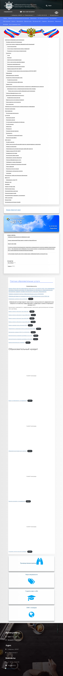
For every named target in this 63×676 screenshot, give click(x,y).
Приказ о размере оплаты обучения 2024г (18, 325)
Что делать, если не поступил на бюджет (18, 551)
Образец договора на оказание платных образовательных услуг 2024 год (29, 296)
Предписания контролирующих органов (16, 66)
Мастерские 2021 (37, 21)
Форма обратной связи (13, 210)
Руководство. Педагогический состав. (14, 77)
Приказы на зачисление (11, 146)
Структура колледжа (11, 46)
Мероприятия (20, 21)
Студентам (44, 21)
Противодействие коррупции (11, 191)
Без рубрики (10, 262)
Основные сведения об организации (14, 42)
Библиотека (8, 126)
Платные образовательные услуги (13, 93)
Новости (13, 21)
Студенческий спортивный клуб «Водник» (15, 122)
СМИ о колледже (8, 197)
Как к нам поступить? (29, 11)
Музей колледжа (10, 124)
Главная (5, 18)
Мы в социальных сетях (14, 24)
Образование (33, 18)
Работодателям (6, 21)
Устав (8, 55)
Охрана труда (9, 84)
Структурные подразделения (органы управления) (18, 48)
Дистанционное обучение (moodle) (13, 202)
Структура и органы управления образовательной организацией (20, 44)
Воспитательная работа (11, 137)
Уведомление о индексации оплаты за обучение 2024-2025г (22, 328)
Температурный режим (10, 108)
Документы (8, 53)
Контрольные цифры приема (12, 155)
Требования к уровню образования (13, 162)
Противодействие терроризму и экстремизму (15, 195)
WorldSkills (5, 24)
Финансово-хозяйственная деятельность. (15, 95)
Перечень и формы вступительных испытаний (16, 164)
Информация (58, 21)
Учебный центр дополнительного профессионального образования (20, 106)
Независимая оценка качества (13, 97)
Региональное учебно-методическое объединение (16, 175)
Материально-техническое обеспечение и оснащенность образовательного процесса (25, 86)
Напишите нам (8, 182)
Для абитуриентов (10, 142)
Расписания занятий (10, 117)
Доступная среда (10, 104)
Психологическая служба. (10, 193)
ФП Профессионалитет (43, 18)
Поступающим (53, 18)
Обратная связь (28, 21)
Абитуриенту (51, 21)
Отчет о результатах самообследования (16, 62)
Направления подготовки (11, 153)
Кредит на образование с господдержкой (18, 400)
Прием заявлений (10, 166)
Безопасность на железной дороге (14, 135)
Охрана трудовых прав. (10, 186)
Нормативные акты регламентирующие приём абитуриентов (19, 148)
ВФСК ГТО (7, 177)
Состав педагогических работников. (15, 82)
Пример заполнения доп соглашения (17, 342)
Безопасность (9, 133)
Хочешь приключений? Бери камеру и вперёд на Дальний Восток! (22, 240)
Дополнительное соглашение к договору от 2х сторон (21, 335)
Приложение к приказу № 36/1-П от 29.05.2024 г (19, 332)
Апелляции (8, 173)
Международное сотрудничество (13, 102)
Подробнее (53, 228)
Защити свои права (12, 243)
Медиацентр (9, 128)
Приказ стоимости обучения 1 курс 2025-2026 (19, 318)
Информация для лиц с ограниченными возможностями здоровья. (21, 88)
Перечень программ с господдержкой (17, 501)
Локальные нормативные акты (13, 64)
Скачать (32, 311)
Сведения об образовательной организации (18, 18)
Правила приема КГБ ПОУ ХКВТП (14, 68)
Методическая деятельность (12, 113)
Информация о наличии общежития (14, 157)
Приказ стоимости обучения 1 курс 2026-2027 (19, 311)
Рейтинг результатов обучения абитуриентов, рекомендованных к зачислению (23, 144)
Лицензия (9, 57)
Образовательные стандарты (12, 75)
